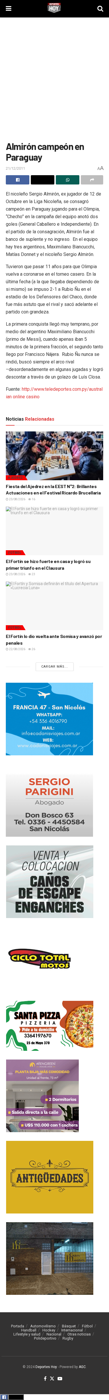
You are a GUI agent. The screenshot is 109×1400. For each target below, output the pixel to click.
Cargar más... (54, 666)
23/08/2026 (16, 499)
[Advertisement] (54, 77)
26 (33, 649)
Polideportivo (45, 1338)
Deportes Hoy (46, 1367)
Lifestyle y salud (26, 1334)
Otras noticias (79, 1334)
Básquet (69, 1326)
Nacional (54, 1334)
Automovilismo (43, 1326)
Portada (17, 1326)
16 (33, 499)
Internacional (72, 1330)
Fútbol (14, 553)
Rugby (67, 1338)
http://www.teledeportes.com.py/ (55, 389)
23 (33, 574)
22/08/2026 (16, 649)
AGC (82, 1367)
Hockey (48, 1330)
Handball (28, 1330)
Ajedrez (15, 478)
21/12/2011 (15, 168)
